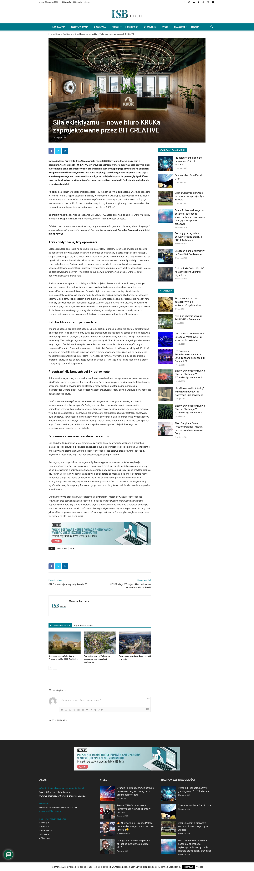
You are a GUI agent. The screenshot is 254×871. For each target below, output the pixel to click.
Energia (195, 27)
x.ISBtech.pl (44, 838)
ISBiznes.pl (44, 834)
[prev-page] (50, 668)
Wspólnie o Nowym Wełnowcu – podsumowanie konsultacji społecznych (97, 659)
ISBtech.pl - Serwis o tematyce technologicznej (61, 788)
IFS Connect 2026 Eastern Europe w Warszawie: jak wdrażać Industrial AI (189, 337)
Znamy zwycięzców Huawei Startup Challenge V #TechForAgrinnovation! (190, 374)
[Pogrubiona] (62, 709)
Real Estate (179, 27)
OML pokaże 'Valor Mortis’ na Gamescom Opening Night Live (189, 272)
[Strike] (74, 709)
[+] (103, 709)
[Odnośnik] (95, 709)
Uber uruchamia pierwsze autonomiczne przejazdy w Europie (190, 196)
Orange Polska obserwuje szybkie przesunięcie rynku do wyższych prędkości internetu (135, 791)
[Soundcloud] (203, 2)
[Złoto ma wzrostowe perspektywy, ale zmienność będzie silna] (165, 304)
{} (99, 709)
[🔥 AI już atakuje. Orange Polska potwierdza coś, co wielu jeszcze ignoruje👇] (107, 828)
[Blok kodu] (91, 709)
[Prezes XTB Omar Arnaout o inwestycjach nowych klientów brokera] (107, 811)
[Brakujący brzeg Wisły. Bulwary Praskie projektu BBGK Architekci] (65, 643)
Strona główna (54, 34)
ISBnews (87, 2)
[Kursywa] (66, 709)
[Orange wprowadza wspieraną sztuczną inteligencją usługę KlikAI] (107, 846)
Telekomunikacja (79, 27)
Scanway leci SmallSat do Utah (195, 805)
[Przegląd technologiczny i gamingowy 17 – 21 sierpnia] (165, 163)
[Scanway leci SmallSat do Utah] (165, 181)
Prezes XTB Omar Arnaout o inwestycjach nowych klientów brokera (134, 809)
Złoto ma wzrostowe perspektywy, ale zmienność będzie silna (188, 302)
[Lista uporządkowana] (78, 709)
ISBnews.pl (44, 822)
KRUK (72, 548)
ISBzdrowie (77, 2)
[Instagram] (189, 2)
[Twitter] (208, 2)
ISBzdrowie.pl (45, 830)
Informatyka (58, 27)
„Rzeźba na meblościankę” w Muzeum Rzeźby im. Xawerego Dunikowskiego (189, 391)
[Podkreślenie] (70, 709)
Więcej (199, 866)
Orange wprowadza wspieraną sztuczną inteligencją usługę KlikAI (133, 844)
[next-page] (55, 668)
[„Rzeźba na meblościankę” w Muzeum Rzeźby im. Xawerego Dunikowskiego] (165, 394)
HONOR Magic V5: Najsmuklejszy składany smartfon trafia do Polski (130, 586)
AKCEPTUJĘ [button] (188, 867)
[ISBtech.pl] (127, 14)
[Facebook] (184, 2)
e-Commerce (150, 27)
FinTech (115, 27)
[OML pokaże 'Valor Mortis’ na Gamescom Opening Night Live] (165, 274)
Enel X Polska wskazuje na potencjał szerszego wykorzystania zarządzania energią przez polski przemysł (190, 217)
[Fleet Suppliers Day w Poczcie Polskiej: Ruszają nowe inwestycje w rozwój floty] (165, 429)
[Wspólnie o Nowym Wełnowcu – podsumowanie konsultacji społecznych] (100, 643)
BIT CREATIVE (62, 548)
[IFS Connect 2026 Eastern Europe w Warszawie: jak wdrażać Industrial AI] (165, 339)
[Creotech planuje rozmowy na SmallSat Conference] (165, 256)
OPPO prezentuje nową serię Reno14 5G (68, 584)
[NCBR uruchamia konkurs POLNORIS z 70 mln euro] (165, 321)
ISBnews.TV (66, 2)
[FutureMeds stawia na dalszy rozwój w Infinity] (135, 643)
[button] (211, 27)
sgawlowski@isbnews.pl (50, 811)
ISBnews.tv (44, 826)
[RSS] (198, 2)
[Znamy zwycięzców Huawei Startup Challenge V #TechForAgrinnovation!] (165, 376)
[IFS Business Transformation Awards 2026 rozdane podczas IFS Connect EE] (165, 356)
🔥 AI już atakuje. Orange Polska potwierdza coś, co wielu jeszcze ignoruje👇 (135, 826)
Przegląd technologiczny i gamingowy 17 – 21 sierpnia (189, 161)
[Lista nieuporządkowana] (83, 709)
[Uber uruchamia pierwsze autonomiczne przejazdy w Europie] (165, 198)
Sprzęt (165, 27)
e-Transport (131, 27)
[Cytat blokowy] (87, 709)
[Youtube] (213, 2)
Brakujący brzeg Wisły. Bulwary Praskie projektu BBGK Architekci (188, 237)
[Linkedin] (193, 2)
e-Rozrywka (100, 27)
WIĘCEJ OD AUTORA (83, 625)
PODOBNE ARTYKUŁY (60, 625)
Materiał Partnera (79, 601)
